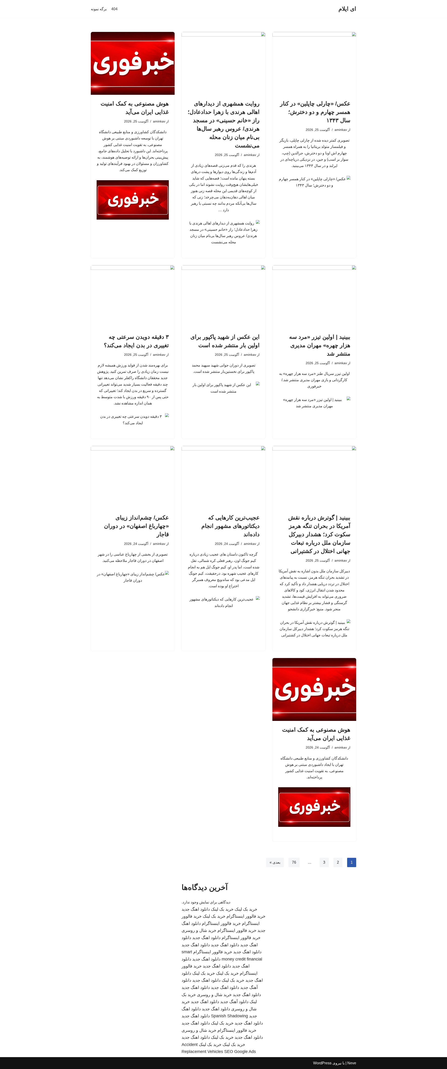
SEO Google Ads (240, 1051)
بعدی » (275, 862)
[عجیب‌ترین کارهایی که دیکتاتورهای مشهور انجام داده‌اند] (223, 477)
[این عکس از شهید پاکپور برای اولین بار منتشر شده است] (223, 296)
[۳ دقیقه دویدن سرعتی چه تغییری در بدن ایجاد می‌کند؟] (133, 296)
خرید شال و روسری (199, 930)
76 (294, 862)
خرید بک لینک (246, 909)
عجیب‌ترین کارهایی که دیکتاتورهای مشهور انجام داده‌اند (230, 525)
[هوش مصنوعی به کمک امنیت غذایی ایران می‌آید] (133, 63)
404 (114, 9)
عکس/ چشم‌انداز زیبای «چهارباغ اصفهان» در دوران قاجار (136, 525)
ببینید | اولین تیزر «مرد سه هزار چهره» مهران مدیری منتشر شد (319, 345)
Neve (351, 1063)
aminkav (341, 130)
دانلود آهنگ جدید (234, 1001)
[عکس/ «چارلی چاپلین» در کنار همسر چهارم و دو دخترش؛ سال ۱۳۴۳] (314, 63)
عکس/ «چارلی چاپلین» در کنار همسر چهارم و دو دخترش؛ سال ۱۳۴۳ (315, 111)
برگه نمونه (99, 9)
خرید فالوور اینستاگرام (246, 916)
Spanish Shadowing (229, 1016)
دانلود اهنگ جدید (196, 909)
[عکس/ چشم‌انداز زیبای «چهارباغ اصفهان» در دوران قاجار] (133, 477)
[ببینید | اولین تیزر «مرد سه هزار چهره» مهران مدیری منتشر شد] (314, 296)
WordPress (322, 1063)
